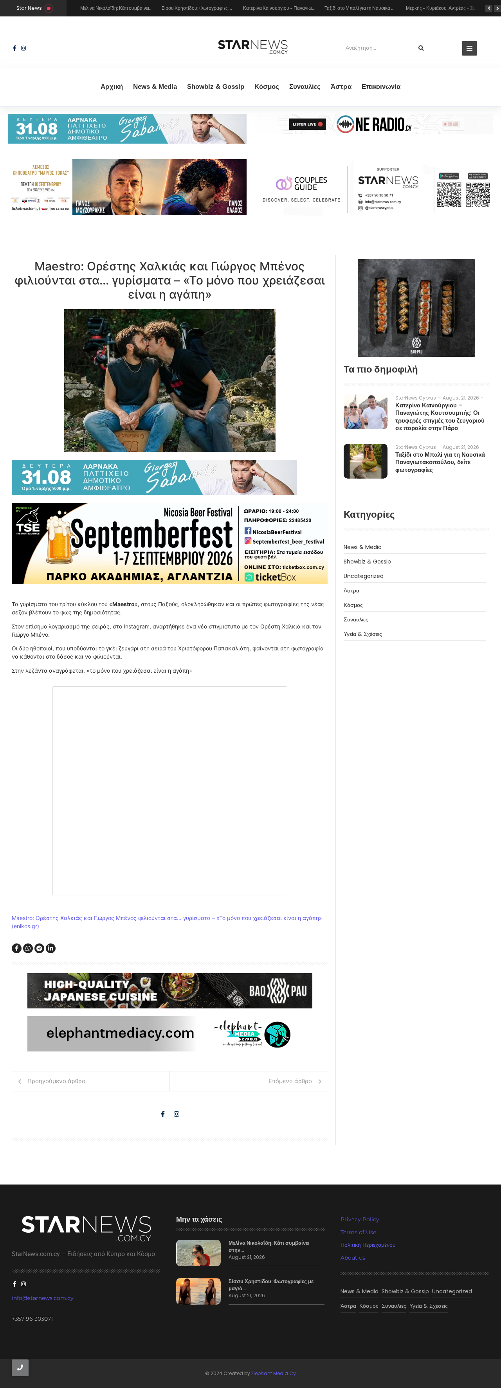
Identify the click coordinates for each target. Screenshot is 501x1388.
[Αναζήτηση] (421, 48)
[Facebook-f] (14, 48)
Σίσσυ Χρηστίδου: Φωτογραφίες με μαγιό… (271, 1285)
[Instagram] (23, 48)
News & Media (155, 86)
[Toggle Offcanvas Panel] (469, 48)
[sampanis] (170, 477)
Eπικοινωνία (381, 86)
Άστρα (341, 86)
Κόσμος (266, 86)
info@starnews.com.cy (43, 1298)
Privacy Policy (360, 1219)
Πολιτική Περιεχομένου (368, 1244)
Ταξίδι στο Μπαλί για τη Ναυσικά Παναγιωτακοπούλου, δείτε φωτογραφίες (440, 462)
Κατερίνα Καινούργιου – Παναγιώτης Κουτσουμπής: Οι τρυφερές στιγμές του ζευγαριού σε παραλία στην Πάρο (440, 416)
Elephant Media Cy (273, 1373)
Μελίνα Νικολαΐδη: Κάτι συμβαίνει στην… (269, 1247)
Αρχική (112, 86)
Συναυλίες (305, 86)
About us (353, 1257)
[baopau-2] (416, 308)
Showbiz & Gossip (215, 86)
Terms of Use (358, 1232)
